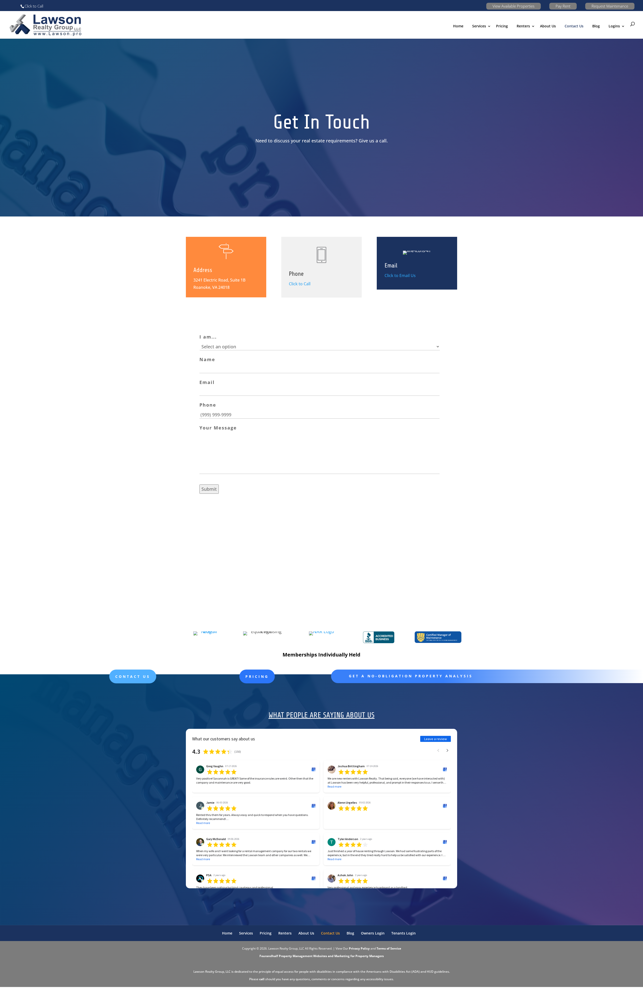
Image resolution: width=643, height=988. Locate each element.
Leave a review (435, 739)
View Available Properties (513, 6)
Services (246, 933)
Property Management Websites (303, 956)
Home (458, 26)
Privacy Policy (359, 948)
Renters (523, 26)
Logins (614, 26)
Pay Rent (563, 6)
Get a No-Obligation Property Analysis (411, 676)
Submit (209, 489)
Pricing (502, 26)
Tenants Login (403, 933)
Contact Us (574, 26)
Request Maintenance (610, 6)
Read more (334, 786)
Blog (596, 26)
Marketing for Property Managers (359, 956)
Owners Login (373, 933)
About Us (548, 26)
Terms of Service (389, 948)
